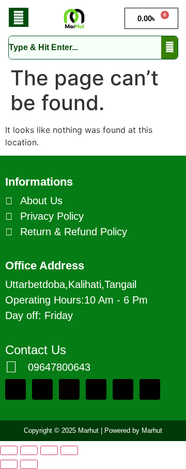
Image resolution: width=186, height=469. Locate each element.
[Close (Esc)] (69, 450)
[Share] (49, 450)
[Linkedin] (123, 389)
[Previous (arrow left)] (9, 464)
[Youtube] (96, 389)
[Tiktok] (69, 389)
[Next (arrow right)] (29, 464)
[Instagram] (150, 389)
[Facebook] (42, 389)
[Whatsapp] (15, 389)
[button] (18, 17)
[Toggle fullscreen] (29, 450)
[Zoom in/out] (9, 450)
